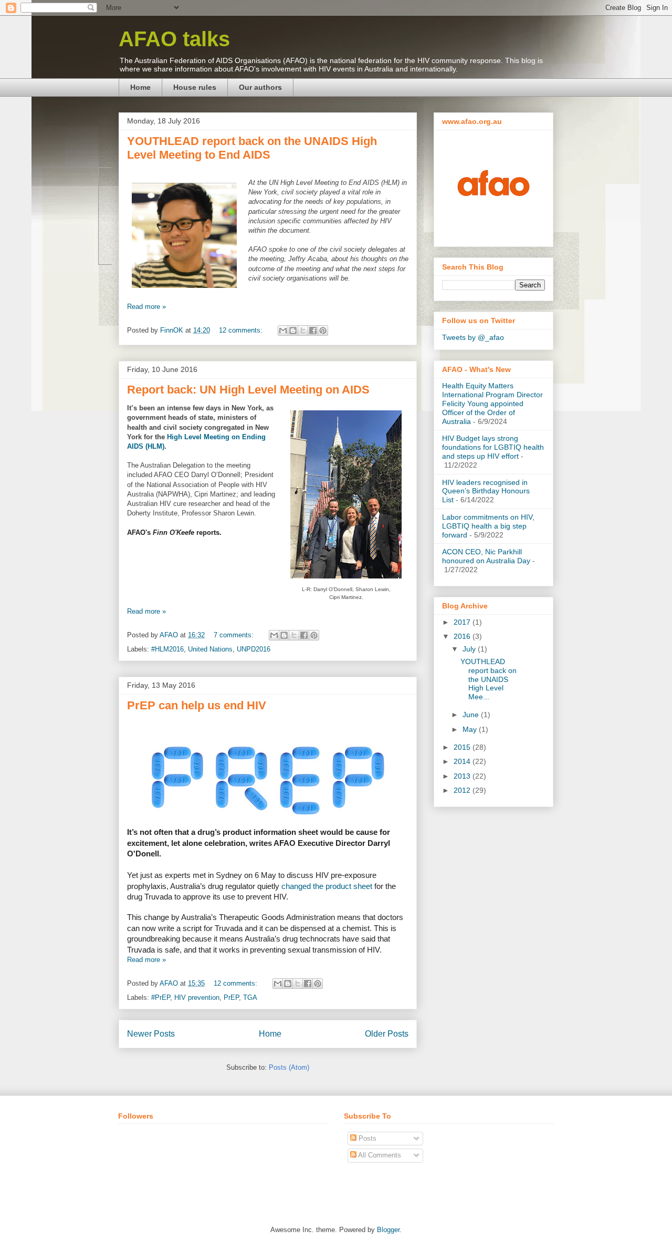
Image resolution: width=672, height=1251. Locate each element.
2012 (463, 790)
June (472, 714)
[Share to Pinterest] (323, 330)
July (470, 649)
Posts (366, 1138)
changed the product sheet (326, 886)
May (471, 729)
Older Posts (386, 1033)
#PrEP (160, 997)
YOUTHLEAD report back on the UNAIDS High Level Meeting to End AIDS (252, 148)
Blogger (388, 1230)
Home (140, 87)
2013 (463, 776)
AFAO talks (174, 38)
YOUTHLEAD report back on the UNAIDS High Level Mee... (488, 679)
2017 (463, 622)
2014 (463, 761)
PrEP (231, 997)
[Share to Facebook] (313, 330)
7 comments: (235, 635)
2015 (463, 747)
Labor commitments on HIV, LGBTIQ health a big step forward (488, 526)
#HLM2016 (167, 649)
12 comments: (242, 330)
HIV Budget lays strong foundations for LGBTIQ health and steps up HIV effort (493, 447)
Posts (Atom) (289, 1067)
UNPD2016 (253, 649)
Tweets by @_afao (473, 337)
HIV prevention (196, 997)
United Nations (210, 649)
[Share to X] (303, 330)
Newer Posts (151, 1033)
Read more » (146, 307)
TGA (250, 997)
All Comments (378, 1155)
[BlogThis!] (293, 330)
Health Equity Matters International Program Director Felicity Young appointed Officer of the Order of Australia (492, 403)
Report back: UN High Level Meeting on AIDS (248, 389)
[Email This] (283, 330)
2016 (463, 636)
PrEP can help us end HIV (196, 705)
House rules (194, 87)
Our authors (260, 87)
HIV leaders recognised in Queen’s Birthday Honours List (486, 491)
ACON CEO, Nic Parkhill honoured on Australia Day (486, 556)
